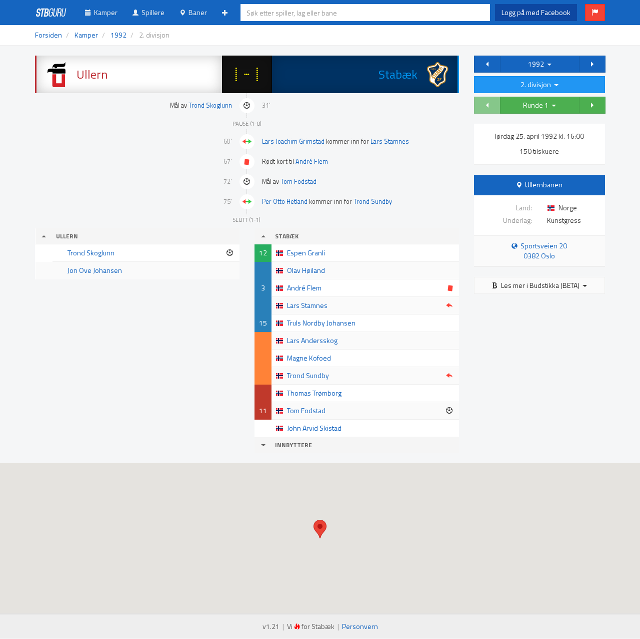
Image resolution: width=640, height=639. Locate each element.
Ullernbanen (543, 184)
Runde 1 (537, 105)
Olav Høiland (306, 270)
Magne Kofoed (309, 358)
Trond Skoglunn (210, 105)
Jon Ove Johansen (95, 270)
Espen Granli (306, 252)
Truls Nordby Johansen (321, 322)
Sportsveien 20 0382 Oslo (542, 250)
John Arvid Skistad (314, 428)
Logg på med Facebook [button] (536, 12)
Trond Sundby (373, 201)
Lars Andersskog (312, 340)
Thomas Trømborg (314, 393)
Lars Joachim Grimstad (293, 141)
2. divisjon (537, 84)
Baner (196, 12)
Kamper (104, 12)
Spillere (151, 12)
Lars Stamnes (389, 141)
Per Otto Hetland (285, 201)
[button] (595, 12)
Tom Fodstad (298, 181)
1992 (537, 64)
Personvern (360, 626)
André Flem (312, 161)
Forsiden (48, 35)
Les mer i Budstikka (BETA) (540, 285)
